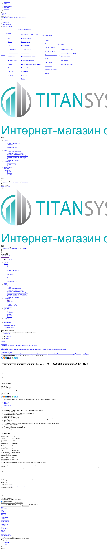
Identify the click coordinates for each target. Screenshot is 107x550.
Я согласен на (15, 485)
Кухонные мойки (24, 349)
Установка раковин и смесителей (16, 154)
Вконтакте (8, 336)
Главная (6, 140)
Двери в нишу (60, 354)
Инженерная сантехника (13, 143)
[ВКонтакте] (2, 358)
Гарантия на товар (12, 166)
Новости (9, 171)
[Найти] (1, 180)
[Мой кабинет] (1, 184)
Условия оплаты (11, 163)
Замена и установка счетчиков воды (16, 157)
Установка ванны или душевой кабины (17, 156)
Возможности (4, 524)
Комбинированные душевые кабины (47, 354)
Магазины (6, 168)
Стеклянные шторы (69, 354)
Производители (8, 167)
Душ (36, 349)
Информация (4, 517)
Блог (2, 527)
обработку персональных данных (19, 485)
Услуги (6, 150)
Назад (8, 265)
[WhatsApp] (12, 358)
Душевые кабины (58, 349)
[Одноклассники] (4, 358)
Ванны (64, 349)
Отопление (10, 146)
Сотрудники (4, 511)
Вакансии (3, 513)
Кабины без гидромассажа (30, 354)
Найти (2, 548)
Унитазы (39, 349)
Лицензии (9, 173)
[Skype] (15, 358)
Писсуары (32, 349)
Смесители (45, 349)
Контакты (6, 175)
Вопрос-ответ (4, 528)
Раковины (50, 349)
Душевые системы (8, 349)
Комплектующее (5, 354)
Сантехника (10, 144)
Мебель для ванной (12, 147)
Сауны (87, 354)
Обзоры (3, 531)
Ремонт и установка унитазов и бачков (17, 158)
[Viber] (10, 358)
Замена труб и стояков (13, 160)
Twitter (7, 338)
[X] (8, 358)
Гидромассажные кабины (16, 354)
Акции (5, 149)
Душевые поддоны (80, 354)
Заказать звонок (5, 257)
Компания (3, 507)
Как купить (7, 161)
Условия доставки (11, 164)
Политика (9, 174)
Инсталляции (16, 349)
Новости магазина (7, 501)
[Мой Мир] (6, 358)
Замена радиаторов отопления (15, 153)
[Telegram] (17, 358)
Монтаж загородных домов (14, 151)
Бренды (3, 530)
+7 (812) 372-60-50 (5, 14)
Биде (2, 349)
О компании (7, 170)
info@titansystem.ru (7, 333)
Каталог (6, 141)
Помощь (3, 518)
